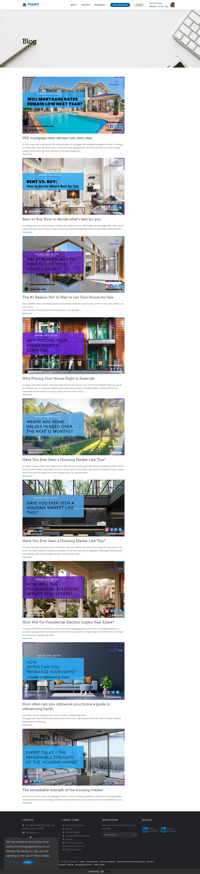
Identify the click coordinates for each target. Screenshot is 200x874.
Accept (28, 862)
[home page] (30, 4)
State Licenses (99, 865)
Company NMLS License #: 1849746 (59, 865)
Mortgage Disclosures (83, 865)
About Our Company (74, 825)
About (74, 5)
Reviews (68, 839)
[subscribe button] (134, 834)
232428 (156, 6)
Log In (139, 5)
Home (82, 862)
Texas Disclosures (73, 849)
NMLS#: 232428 (72, 832)
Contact (85, 5)
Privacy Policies (92, 862)
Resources (100, 5)
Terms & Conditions (107, 862)
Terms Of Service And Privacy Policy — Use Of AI (135, 862)
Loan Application (120, 5)
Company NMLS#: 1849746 (77, 835)
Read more (13, 862)
